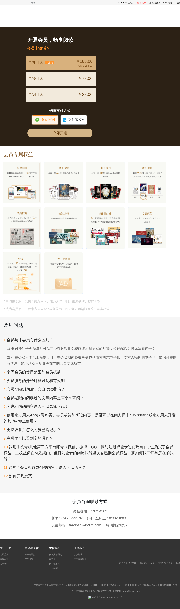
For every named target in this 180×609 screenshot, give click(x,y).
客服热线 (78, 554)
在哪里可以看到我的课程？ (28, 438)
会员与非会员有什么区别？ (28, 340)
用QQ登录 (168, 2)
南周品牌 (4, 554)
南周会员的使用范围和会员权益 (32, 372)
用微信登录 (154, 2)
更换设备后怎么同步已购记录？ (32, 429)
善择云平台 (30, 554)
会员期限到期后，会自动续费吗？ (34, 389)
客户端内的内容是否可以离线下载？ (36, 406)
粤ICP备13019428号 (167, 585)
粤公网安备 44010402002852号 (107, 597)
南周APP (4, 559)
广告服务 (29, 559)
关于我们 (4, 564)
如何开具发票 (18, 476)
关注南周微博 (80, 559)
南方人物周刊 (55, 554)
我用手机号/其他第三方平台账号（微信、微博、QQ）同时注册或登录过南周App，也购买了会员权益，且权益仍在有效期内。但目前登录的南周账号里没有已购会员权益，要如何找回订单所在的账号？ (89, 453)
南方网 (52, 559)
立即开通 (60, 133)
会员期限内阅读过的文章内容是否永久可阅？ (44, 398)
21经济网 (53, 568)
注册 (144, 2)
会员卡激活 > (37, 48)
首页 (33, 2)
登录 (139, 2)
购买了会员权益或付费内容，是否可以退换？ (45, 467)
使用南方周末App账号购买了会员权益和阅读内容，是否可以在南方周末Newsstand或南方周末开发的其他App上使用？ (90, 418)
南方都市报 (54, 564)
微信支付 (45, 120)
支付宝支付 (74, 120)
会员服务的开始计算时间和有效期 (34, 380)
